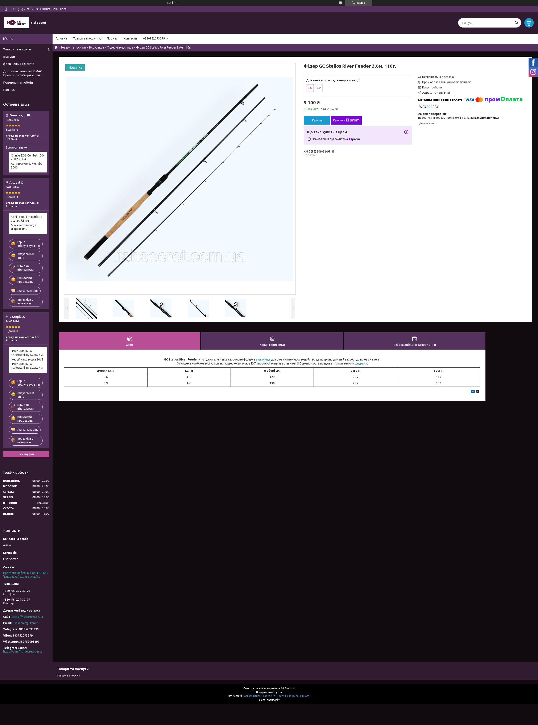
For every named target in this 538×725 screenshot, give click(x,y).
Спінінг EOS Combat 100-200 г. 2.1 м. (27, 157)
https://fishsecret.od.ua (27, 616)
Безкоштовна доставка (438, 77)
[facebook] (473, 392)
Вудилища (96, 47)
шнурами (361, 363)
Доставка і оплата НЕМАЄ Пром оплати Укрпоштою (22, 73)
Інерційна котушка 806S (27, 359)
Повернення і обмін (18, 82)
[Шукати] (516, 23)
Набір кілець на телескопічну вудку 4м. (27, 366)
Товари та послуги (86, 38)
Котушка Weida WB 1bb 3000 (26, 165)
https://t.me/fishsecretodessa (22, 651)
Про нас (112, 38)
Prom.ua (290, 688)
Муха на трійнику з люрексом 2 (23, 227)
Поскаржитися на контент (259, 696)
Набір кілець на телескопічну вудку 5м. (27, 353)
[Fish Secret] (16, 22)
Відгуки (9, 56)
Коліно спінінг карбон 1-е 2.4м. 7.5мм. (27, 218)
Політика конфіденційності (293, 696)
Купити (317, 120)
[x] (477, 392)
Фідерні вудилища (120, 47)
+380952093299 (154, 38)
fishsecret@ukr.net (25, 623)
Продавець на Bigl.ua (269, 692)
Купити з (339, 120)
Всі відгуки (26, 454)
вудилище (263, 359)
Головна (61, 38)
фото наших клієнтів (18, 64)
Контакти (130, 38)
